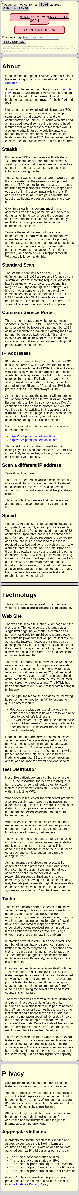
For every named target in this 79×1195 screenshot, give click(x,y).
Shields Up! (13, 82)
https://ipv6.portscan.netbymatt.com (33, 440)
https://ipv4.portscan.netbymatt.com (33, 436)
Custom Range (12, 37)
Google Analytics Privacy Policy (26, 1184)
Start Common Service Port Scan (44, 19)
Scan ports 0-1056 (39, 30)
